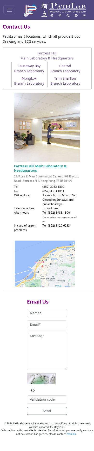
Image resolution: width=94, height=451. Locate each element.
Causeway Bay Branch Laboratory (29, 68)
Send (47, 411)
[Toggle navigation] (9, 10)
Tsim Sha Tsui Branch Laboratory (65, 81)
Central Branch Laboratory (65, 68)
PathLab (72, 434)
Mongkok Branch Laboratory (29, 81)
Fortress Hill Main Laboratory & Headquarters (47, 55)
